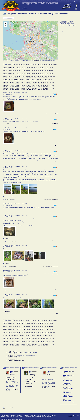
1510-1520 (34, 85)
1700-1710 (40, 88)
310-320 (37, 67)
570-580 (5, 72)
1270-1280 (51, 81)
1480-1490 (17, 85)
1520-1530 (40, 85)
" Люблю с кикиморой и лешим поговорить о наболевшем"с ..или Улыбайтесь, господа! (30, 380)
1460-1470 (5, 85)
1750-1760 (17, 89)
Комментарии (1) (12, 313)
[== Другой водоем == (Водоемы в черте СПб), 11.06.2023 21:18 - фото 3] (24, 189)
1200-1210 (11, 81)
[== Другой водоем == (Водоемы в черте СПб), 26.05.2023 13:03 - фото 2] (18, 256)
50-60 (27, 64)
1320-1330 (28, 82)
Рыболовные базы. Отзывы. (14, 356)
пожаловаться (49, 113)
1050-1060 (28, 78)
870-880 (42, 75)
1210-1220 (17, 81)
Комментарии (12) (12, 113)
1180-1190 (50, 79)
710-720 (19, 73)
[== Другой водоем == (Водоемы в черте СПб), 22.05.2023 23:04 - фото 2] (22, 304)
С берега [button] (15, 197)
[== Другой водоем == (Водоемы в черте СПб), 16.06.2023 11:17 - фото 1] (8, 106)
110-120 (50, 64)
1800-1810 (45, 89)
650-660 (42, 72)
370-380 (14, 69)
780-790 (51, 73)
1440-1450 (45, 84)
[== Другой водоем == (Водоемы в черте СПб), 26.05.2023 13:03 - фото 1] (7, 256)
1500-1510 (28, 85)
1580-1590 (22, 87)
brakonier (56, 241)
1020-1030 (11, 78)
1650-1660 (11, 88)
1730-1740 (5, 89)
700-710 (14, 73)
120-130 (55, 64)
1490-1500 (22, 85)
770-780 (46, 73)
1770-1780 (28, 89)
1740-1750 (11, 89)
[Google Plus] (57, 93)
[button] (31, 38)
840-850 (28, 75)
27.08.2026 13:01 (69, 402)
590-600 (14, 72)
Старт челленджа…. (49, 376)
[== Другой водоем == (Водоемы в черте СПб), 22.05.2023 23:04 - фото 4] (48, 304)
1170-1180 (44, 79)
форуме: (16, 350)
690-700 (9, 73)
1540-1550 (51, 85)
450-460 (51, 69)
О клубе (24, 7)
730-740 (28, 73)
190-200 (33, 66)
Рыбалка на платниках (13, 359)
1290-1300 (11, 82)
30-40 (20, 64)
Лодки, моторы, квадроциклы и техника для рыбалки (68, 397)
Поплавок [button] (7, 197)
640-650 (37, 72)
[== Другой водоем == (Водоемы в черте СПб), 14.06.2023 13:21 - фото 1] (8, 138)
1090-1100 (51, 78)
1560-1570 (11, 87)
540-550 (42, 70)
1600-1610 (34, 87)
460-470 (5, 70)
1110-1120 (11, 79)
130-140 (5, 66)
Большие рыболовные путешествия (16, 360)
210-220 (42, 66)
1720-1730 (51, 88)
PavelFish (55, 199)
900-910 (5, 76)
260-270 (14, 67)
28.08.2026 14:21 (66, 381)
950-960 (28, 76)
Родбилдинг (65, 378)
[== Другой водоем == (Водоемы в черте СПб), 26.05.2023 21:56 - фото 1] (9, 231)
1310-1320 (22, 82)
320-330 (42, 67)
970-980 (37, 76)
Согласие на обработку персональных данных (11, 419)
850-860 (33, 75)
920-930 (14, 76)
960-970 (33, 76)
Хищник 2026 (66, 371)
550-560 (46, 70)
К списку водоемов (9, 18)
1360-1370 (51, 82)
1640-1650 (5, 88)
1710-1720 (45, 88)
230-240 (51, 66)
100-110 (46, 64)
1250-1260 (39, 81)
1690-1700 (34, 88)
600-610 (19, 72)
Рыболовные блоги (47, 7)
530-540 (37, 70)
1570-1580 (17, 87)
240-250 (5, 67)
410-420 (33, 69)
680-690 (5, 73)
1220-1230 (22, 81)
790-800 (5, 75)
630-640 (33, 72)
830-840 (23, 75)
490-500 (19, 70)
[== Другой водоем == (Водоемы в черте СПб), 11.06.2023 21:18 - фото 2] (16, 189)
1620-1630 (45, 87)
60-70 (31, 64)
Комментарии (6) (12, 199)
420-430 (37, 69)
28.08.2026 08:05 (66, 384)
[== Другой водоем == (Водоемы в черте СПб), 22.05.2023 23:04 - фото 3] (35, 304)
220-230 (46, 66)
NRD (57, 313)
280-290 (23, 67)
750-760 (37, 73)
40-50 (24, 64)
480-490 (14, 70)
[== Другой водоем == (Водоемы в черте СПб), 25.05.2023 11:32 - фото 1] (8, 283)
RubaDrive (11, 372)
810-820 (14, 75)
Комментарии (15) (12, 266)
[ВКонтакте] (53, 93)
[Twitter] (55, 93)
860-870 (37, 75)
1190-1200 (5, 81)
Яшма (56, 113)
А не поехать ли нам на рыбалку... (15, 352)
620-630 (28, 72)
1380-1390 (11, 84)
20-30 (17, 64)
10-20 (13, 64)
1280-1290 (5, 82)
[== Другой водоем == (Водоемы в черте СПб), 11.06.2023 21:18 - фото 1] (7, 189)
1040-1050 (22, 78)
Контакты (24, 8)
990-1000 (47, 76)
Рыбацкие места (37, 7)
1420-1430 (34, 84)
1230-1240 (28, 81)
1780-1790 (34, 89)
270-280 (19, 67)
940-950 (23, 76)
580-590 (9, 72)
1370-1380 (5, 84)
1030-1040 (17, 78)
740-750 (33, 73)
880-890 (46, 75)
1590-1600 (28, 87)
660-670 (46, 72)
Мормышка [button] (7, 311)
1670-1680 (22, 88)
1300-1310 (17, 82)
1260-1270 (45, 81)
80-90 (38, 64)
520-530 (33, 70)
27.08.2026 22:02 (69, 394)
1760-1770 (22, 89)
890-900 (51, 75)
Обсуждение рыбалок (12, 351)
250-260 (9, 67)
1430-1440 (40, 84)
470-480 (9, 70)
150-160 (14, 66)
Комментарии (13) (12, 241)
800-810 (9, 75)
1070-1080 (40, 78)
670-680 (51, 72)
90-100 (41, 64)
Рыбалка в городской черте (14, 357)
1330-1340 (34, 82)
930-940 (19, 76)
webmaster (70, 416)
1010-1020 (5, 78)
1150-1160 (33, 79)
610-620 (23, 72)
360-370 (9, 69)
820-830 (19, 75)
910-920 (9, 76)
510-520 (28, 70)
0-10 (10, 64)
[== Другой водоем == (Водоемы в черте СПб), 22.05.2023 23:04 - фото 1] (9, 304)
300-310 (33, 67)
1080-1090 (45, 78)
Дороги (9, 353)
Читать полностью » (29, 386)
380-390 (19, 69)
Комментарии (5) (11, 123)
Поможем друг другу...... (68, 380)
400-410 (28, 69)
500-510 (23, 70)
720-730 (23, 73)
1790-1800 (40, 89)
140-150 (9, 66)
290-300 (28, 67)
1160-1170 (38, 79)
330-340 (46, 67)
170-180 (23, 66)
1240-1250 (34, 81)
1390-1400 (17, 84)
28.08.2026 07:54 (66, 387)
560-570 (51, 70)
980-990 (42, 76)
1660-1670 (17, 88)
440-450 (46, 69)
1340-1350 (40, 82)
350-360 (5, 69)
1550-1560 (5, 87)
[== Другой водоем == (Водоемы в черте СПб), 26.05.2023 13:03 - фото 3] (29, 256)
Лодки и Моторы (66, 386)
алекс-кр (56, 210)
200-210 (37, 66)
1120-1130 (16, 79)
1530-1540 (45, 85)
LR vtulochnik (55, 123)
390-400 (23, 69)
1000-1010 (52, 76)
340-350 (51, 67)
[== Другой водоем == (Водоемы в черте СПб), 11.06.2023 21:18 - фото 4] (33, 189)
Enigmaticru (55, 266)
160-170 (19, 66)
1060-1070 (34, 78)
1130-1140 (22, 79)
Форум (29, 7)
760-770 (42, 73)
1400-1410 (22, 84)
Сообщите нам (36, 60)
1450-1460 (51, 84)
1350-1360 (45, 82)
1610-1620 (40, 87)
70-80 (34, 64)
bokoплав (30, 372)
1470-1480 (11, 85)
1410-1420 (28, 84)
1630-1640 (51, 87)
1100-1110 (5, 79)
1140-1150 (27, 79)
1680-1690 (28, 88)
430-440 (42, 69)
